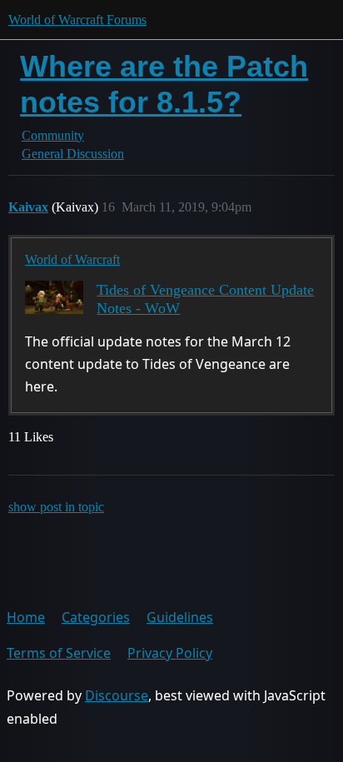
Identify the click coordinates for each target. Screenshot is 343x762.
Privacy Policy (169, 653)
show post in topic (56, 507)
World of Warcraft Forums (77, 19)
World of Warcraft (72, 259)
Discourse (116, 695)
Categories (96, 617)
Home (26, 617)
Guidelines (180, 617)
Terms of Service (59, 653)
